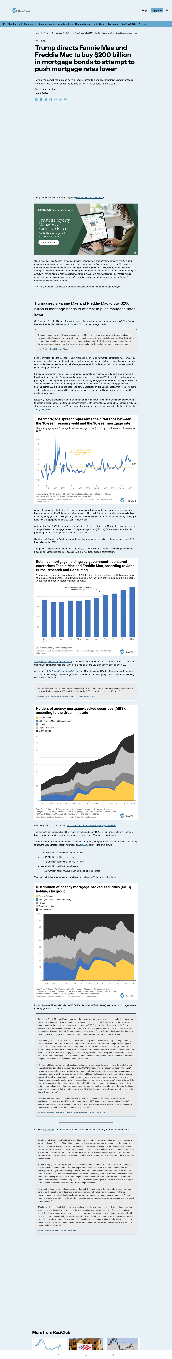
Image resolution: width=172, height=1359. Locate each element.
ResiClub (82, 845)
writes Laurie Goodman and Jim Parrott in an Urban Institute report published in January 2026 (72, 1112)
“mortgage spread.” (43, 409)
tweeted (41, 696)
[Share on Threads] (50, 99)
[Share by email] (36, 99)
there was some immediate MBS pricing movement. (91, 825)
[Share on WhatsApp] (65, 99)
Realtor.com (48, 1130)
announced (76, 321)
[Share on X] (46, 99)
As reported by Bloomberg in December (53, 661)
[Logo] (21, 10)
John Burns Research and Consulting (65, 671)
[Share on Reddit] (60, 99)
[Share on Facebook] (41, 99)
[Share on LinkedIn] (55, 99)
